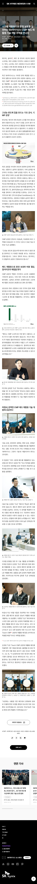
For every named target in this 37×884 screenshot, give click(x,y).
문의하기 (4, 843)
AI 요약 (8, 45)
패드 (10, 38)
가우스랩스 (7, 800)
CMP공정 (10, 37)
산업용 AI (21, 800)
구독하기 (27, 857)
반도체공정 (17, 37)
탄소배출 (5, 38)
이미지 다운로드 (17, 722)
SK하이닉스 (13, 41)
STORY (5, 22)
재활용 (28, 37)
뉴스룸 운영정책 (6, 849)
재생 (23, 37)
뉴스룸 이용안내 (6, 851)
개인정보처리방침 (6, 846)
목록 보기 (18, 747)
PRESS (4, 829)
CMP (4, 37)
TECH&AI (7, 797)
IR (2, 838)
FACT (3, 826)
